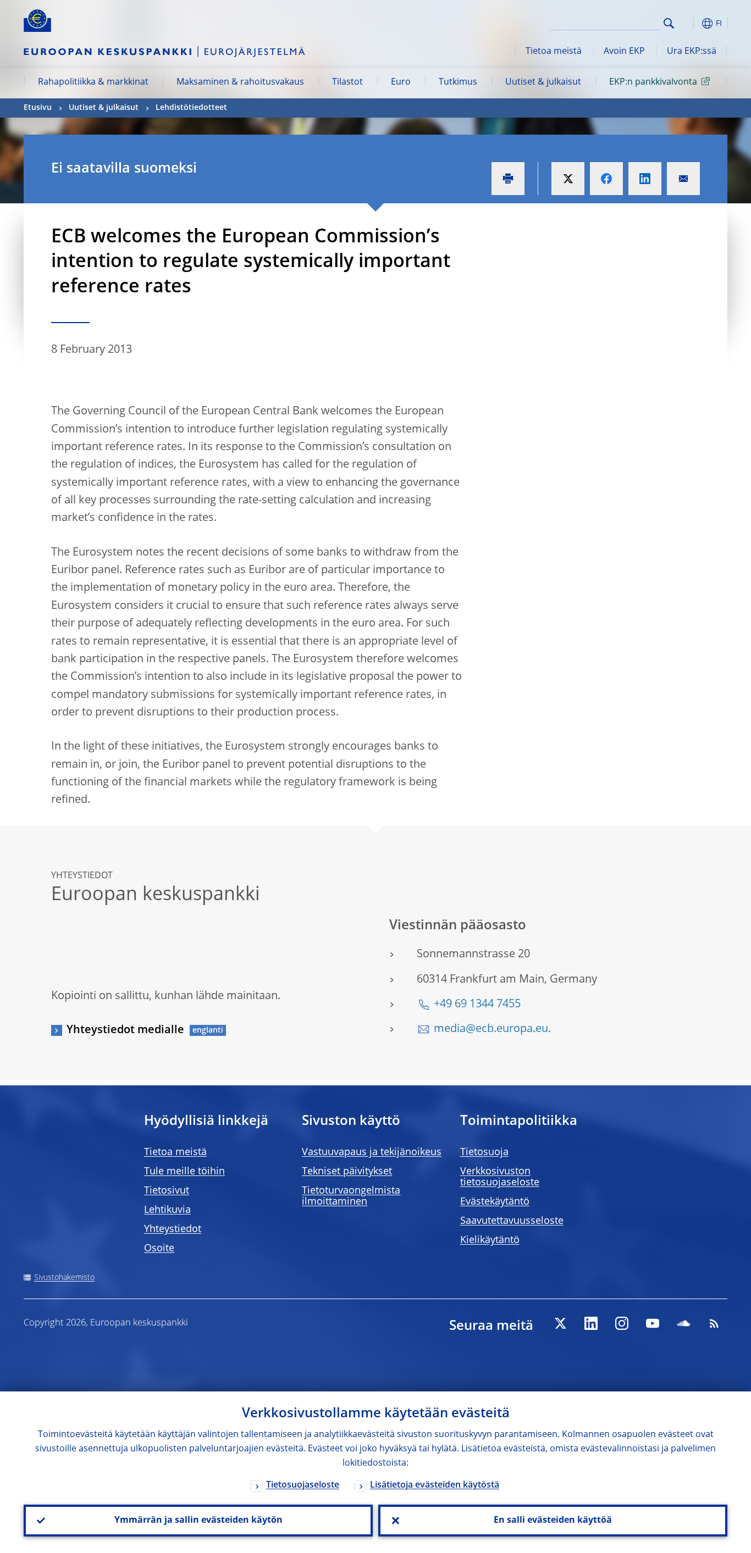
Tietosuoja (484, 1152)
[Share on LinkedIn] (644, 178)
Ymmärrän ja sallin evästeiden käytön (198, 1520)
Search (669, 23)
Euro (401, 82)
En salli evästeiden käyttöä (553, 1520)
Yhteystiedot (172, 1229)
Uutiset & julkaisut (543, 82)
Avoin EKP (624, 51)
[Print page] (508, 178)
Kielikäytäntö (490, 1240)
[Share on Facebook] (606, 178)
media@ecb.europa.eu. (492, 1029)
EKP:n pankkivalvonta (653, 82)
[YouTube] (652, 1323)
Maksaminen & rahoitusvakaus (240, 82)
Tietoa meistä (554, 51)
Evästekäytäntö (494, 1202)
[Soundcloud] (683, 1323)
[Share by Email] (683, 178)
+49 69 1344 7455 (477, 1004)
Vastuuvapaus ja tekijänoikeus (371, 1152)
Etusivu (38, 108)
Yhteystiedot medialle (125, 1030)
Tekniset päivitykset (347, 1172)
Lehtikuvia (167, 1210)
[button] (688, 23)
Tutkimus (458, 82)
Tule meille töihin (184, 1172)
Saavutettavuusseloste (512, 1221)
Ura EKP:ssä (691, 51)
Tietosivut (166, 1191)
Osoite (159, 1249)
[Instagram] (622, 1323)
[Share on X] (567, 178)
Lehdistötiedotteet (191, 108)
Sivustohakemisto (64, 1278)
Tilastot (347, 82)
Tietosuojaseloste (302, 1485)
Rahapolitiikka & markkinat (93, 82)
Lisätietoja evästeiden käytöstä (434, 1485)
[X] (560, 1323)
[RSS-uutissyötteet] (714, 1323)
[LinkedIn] (591, 1323)
